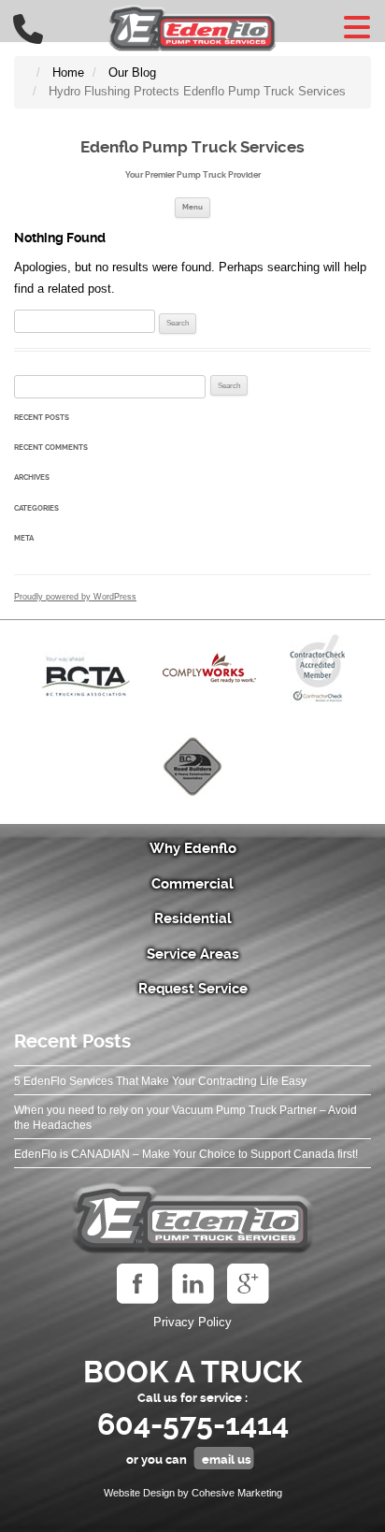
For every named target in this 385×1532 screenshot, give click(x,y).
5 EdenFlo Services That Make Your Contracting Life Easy (160, 1081)
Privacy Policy (192, 1322)
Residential (193, 918)
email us (226, 1460)
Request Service (193, 988)
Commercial (192, 883)
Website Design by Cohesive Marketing (193, 1492)
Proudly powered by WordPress (75, 596)
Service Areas (193, 954)
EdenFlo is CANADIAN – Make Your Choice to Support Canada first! (186, 1154)
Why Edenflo (193, 848)
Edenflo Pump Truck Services (192, 146)
